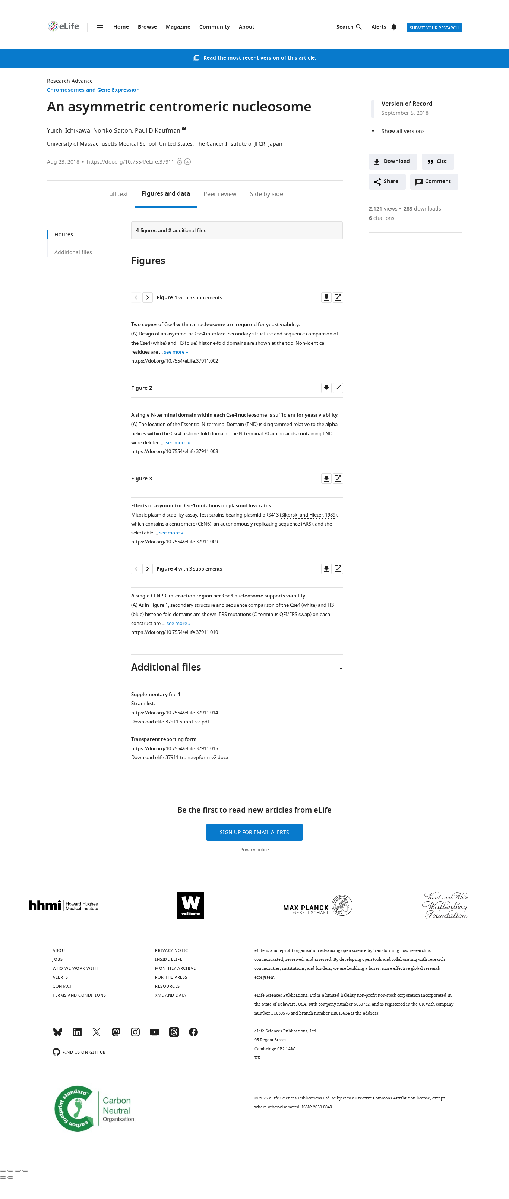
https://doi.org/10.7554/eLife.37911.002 (174, 361)
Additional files (73, 252)
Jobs (58, 959)
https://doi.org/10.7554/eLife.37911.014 (174, 712)
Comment (440, 183)
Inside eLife (168, 959)
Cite (442, 161)
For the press (171, 977)
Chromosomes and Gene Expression (93, 90)
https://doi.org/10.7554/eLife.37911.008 (174, 451)
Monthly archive (175, 968)
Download (397, 161)
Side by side (266, 194)
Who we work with (75, 968)
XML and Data (170, 995)
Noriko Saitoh (112, 130)
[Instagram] (135, 1035)
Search (345, 27)
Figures (166, 194)
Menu (99, 27)
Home (121, 27)
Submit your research (434, 28)
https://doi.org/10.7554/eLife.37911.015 (174, 748)
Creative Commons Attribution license (392, 1098)
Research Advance (70, 81)
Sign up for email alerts (254, 832)
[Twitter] (96, 1035)
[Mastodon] (116, 1035)
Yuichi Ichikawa (68, 130)
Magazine (178, 27)
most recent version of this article (271, 58)
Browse (147, 27)
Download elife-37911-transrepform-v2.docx (179, 757)
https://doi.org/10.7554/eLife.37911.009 (174, 541)
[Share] (10, 1171)
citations (382, 218)
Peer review (220, 194)
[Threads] (174, 1035)
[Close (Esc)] (3, 1171)
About (247, 27)
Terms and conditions (79, 995)
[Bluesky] (58, 1035)
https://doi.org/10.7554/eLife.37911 (130, 162)
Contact (62, 986)
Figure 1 (159, 605)
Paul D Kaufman (157, 130)
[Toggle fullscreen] (18, 1171)
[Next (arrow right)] (10, 1177)
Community (214, 27)
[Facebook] (193, 1035)
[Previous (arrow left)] (3, 1177)
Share (391, 181)
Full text (117, 194)
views (383, 209)
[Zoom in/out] (25, 1171)
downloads (422, 209)
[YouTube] (154, 1035)
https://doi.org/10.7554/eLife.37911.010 (174, 632)
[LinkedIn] (77, 1035)
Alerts (379, 27)
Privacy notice (254, 849)
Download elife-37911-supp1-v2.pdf (170, 721)
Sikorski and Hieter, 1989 (308, 514)
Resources (167, 986)
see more (174, 352)
